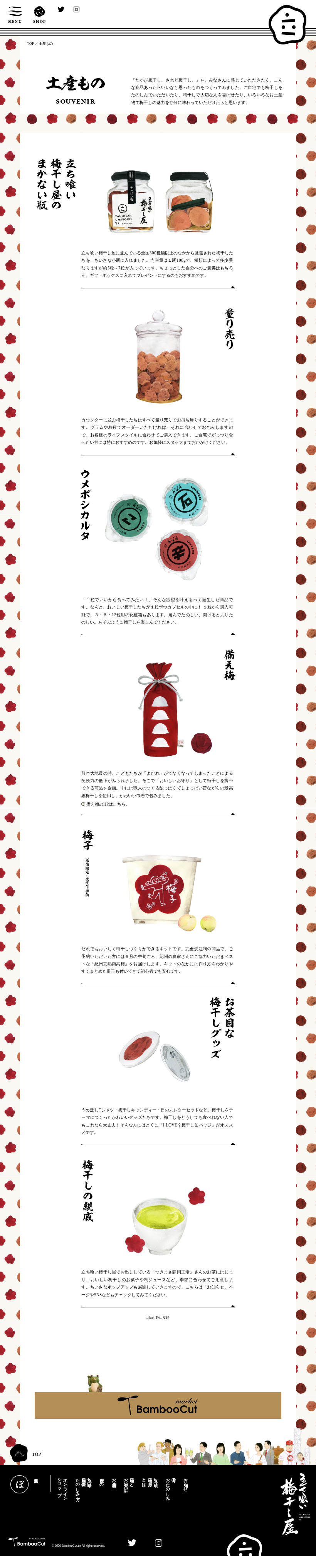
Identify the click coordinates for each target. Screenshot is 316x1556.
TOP (30, 44)
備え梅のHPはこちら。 (108, 804)
